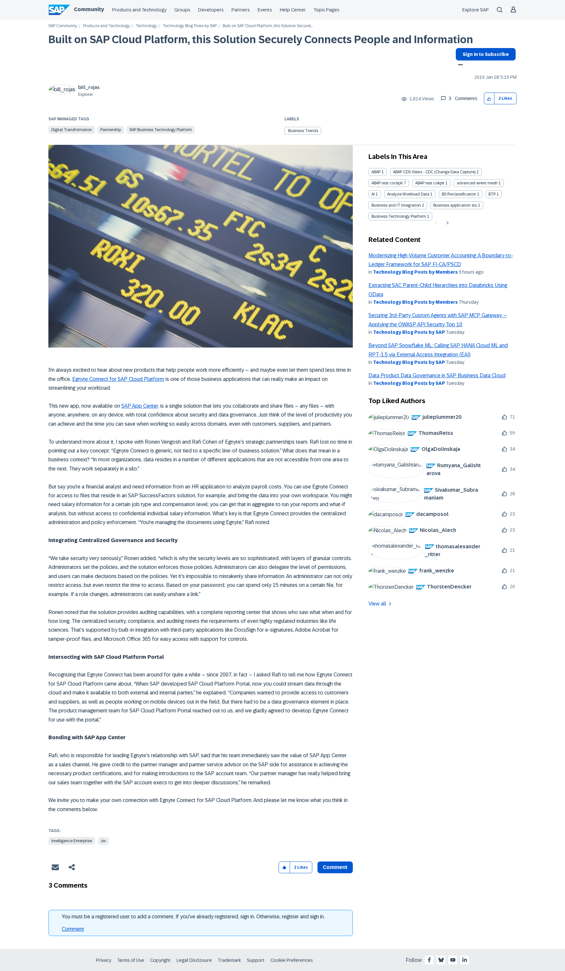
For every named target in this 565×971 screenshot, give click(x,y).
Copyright (160, 960)
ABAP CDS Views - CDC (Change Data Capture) (434, 172)
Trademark (229, 960)
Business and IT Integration (396, 205)
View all (377, 603)
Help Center (293, 9)
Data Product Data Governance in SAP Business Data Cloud (436, 375)
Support (256, 960)
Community (89, 9)
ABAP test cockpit (387, 183)
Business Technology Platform (398, 216)
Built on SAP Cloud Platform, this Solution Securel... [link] (268, 26)
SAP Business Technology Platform (160, 130)
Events (265, 9)
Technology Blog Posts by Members (415, 272)
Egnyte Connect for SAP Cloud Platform (118, 379)
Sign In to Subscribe (486, 54)
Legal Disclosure (194, 960)
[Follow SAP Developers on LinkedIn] (464, 959)
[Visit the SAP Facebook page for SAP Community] (429, 959)
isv (103, 841)
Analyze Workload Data (408, 194)
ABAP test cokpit (429, 183)
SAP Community (62, 26)
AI (373, 194)
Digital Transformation (71, 130)
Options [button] (459, 65)
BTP (492, 194)
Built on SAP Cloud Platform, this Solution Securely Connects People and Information (260, 39)
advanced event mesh (477, 183)
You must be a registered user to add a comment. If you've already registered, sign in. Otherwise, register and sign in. (193, 916)
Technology (146, 26)
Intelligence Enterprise (71, 841)
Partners (240, 9)
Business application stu (455, 205)
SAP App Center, (140, 406)
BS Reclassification (459, 194)
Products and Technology (139, 9)
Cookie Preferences (291, 960)
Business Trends (303, 130)
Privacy (103, 960)
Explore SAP (475, 9)
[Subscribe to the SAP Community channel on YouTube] (452, 959)
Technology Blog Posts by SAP (190, 26)
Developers (211, 9)
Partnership (110, 130)
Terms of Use (130, 960)
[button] (489, 98)
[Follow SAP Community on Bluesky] (441, 959)
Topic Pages (326, 9)
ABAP (376, 172)
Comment (73, 929)
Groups (182, 9)
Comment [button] (335, 867)
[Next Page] (446, 223)
